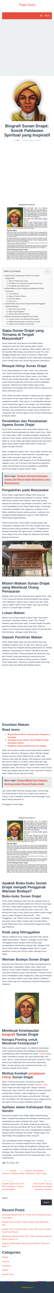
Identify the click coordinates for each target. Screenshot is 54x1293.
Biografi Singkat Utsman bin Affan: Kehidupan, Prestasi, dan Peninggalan (13, 1185)
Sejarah (5, 1270)
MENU (47, 16)
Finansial (5, 1261)
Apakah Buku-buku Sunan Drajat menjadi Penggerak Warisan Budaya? (25, 305)
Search (5, 1198)
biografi (8, 1034)
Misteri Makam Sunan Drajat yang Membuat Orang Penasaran (24, 289)
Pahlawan (6, 1173)
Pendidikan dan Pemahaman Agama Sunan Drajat (25, 283)
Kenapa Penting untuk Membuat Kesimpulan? (24, 319)
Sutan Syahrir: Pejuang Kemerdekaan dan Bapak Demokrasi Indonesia (42, 1185)
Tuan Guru (27, 5)
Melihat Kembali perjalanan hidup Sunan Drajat (24, 321)
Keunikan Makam (15, 298)
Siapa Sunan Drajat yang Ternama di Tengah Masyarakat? (22, 276)
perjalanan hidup (41, 1084)
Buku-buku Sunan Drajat (17, 309)
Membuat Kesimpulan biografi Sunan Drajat (21, 316)
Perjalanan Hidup (18, 1173)
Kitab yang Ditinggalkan (17, 311)
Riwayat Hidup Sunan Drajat (18, 281)
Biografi (13, 1170)
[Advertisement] (27, 48)
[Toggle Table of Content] (46, 272)
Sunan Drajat (41, 1173)
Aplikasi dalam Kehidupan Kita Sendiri (21, 324)
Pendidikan (6, 1265)
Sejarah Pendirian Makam (17, 296)
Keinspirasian (38, 1170)
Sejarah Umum (8, 1274)
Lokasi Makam (14, 293)
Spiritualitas (30, 1173)
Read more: (13, 301)
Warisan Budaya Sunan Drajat (19, 314)
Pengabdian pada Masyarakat (19, 286)
